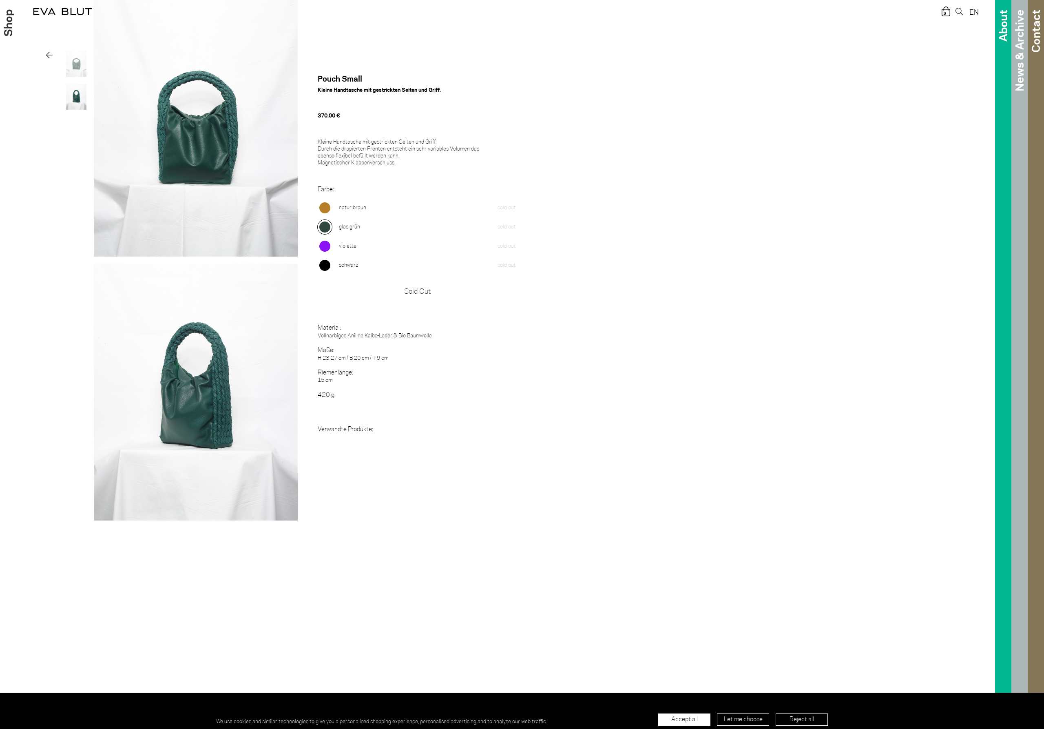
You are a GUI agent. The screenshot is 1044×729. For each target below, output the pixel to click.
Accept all (684, 719)
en (974, 11)
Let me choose (743, 719)
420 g (326, 395)
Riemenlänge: (335, 373)
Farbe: (326, 189)
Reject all (802, 719)
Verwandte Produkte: (345, 429)
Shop (7, 23)
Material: (329, 328)
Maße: (326, 350)
